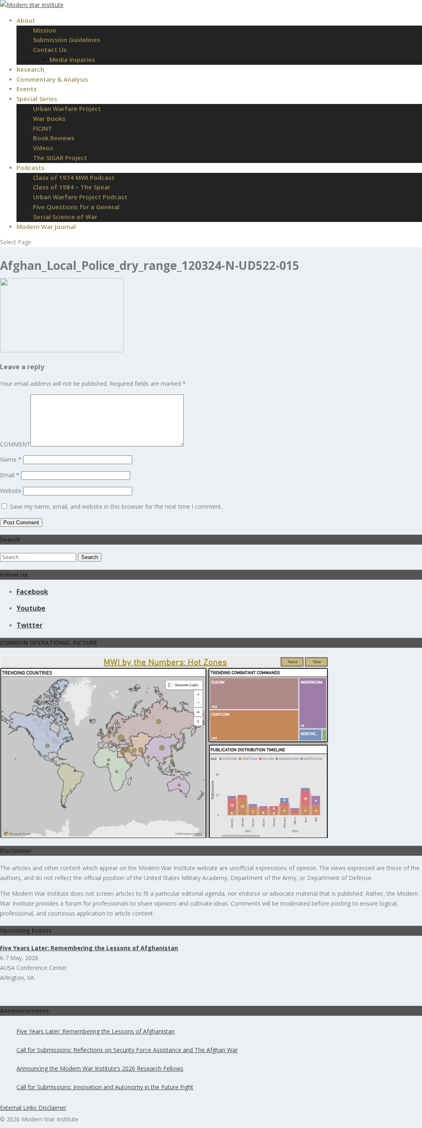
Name (10, 459)
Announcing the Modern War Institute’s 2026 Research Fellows (99, 1068)
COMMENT (15, 444)
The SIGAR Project (60, 157)
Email (9, 475)
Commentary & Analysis (52, 79)
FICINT (42, 128)
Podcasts (30, 167)
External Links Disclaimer (33, 1107)
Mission (44, 30)
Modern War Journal (46, 226)
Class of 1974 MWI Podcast (74, 177)
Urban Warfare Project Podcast (80, 197)
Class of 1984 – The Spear (71, 187)
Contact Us (50, 49)
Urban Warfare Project (67, 108)
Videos (43, 148)
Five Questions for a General (76, 207)
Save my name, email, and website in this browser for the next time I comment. (116, 506)
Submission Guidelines (66, 39)
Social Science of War (65, 216)
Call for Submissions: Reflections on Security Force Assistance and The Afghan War (127, 1050)
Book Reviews (54, 138)
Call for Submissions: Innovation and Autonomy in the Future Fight (104, 1087)
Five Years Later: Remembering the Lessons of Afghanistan (95, 1031)
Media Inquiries (72, 59)
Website (10, 491)
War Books (49, 118)
